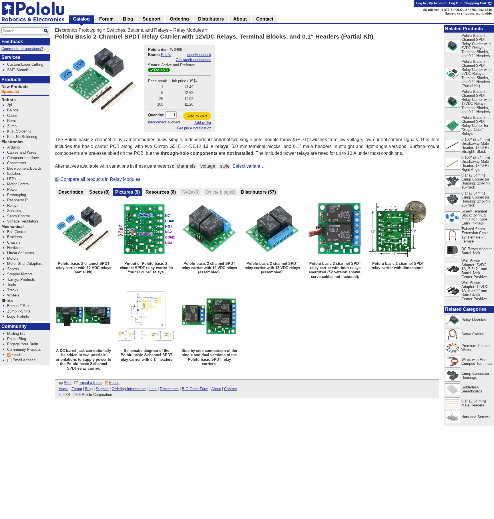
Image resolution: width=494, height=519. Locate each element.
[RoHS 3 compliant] (159, 71)
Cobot (12, 115)
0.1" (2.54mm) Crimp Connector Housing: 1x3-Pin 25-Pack (475, 199)
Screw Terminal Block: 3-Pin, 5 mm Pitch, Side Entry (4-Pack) (474, 217)
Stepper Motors (20, 274)
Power (12, 189)
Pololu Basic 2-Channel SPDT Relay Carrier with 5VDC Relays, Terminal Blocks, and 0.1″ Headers (476, 45)
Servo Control (18, 216)
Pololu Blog (16, 339)
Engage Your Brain (22, 344)
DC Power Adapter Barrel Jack (476, 251)
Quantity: (156, 115)
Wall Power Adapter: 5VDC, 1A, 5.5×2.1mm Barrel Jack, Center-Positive (474, 269)
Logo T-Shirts (18, 316)
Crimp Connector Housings (475, 375)
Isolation (14, 173)
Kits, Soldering (19, 131)
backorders (157, 122)
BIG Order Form (195, 389)
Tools (11, 284)
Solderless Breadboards (471, 389)
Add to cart (197, 116)
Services (10, 57)
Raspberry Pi (18, 200)
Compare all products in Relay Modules (100, 179)
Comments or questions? (22, 49)
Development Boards (24, 168)
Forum (76, 389)
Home (63, 389)
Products (11, 79)
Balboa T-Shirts (20, 306)
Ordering (179, 19)
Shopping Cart (475, 3)
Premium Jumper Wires (475, 348)
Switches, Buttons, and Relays (137, 30)
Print (67, 382)
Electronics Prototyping (78, 30)
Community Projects (24, 349)
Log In (421, 3)
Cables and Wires (21, 152)
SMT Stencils (18, 70)
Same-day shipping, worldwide (468, 13)
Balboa (13, 110)
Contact (230, 389)
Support (102, 389)
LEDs (11, 179)
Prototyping (16, 195)
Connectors (16, 163)
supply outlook (199, 55)
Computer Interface (23, 158)
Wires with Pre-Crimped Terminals (476, 361)
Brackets (14, 237)
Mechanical (12, 227)
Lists (153, 389)
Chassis (14, 242)
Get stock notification (193, 60)
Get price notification (194, 128)
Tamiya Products (21, 279)
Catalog (81, 19)
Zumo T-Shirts (19, 311)
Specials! (10, 91)
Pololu (166, 55)
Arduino (13, 147)
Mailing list (16, 333)
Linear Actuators (20, 253)
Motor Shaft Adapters (24, 263)
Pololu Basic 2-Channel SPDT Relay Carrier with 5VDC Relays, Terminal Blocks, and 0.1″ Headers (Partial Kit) (476, 73)
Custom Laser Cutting (25, 64)
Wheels (13, 295)
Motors (13, 258)
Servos (13, 269)
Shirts (7, 300)
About (216, 389)
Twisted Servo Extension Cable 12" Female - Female (475, 235)
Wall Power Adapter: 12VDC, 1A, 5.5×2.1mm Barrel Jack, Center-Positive (475, 290)
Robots (8, 100)
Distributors (169, 389)
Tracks (13, 290)
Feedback (12, 41)
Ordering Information (129, 389)
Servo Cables (472, 334)
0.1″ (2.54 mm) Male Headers (473, 403)
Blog (89, 389)
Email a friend (90, 382)
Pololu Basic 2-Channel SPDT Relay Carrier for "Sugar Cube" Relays (474, 125)
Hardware (15, 248)
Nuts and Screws (475, 417)
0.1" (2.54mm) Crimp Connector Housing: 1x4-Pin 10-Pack (475, 181)
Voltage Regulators (22, 221)
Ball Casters (17, 232)
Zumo (12, 126)
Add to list (202, 123)
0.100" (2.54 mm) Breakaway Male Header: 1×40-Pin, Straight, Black (476, 145)
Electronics (12, 142)
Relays (13, 205)
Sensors (14, 211)
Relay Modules (188, 30)
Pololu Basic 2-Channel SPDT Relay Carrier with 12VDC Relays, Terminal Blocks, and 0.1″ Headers (476, 101)
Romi (11, 121)
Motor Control (18, 184)
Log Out (455, 3)
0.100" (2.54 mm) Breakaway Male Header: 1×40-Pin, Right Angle (476, 163)
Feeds (114, 382)
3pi (9, 105)
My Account (438, 3)
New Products (15, 87)
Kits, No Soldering (22, 137)
